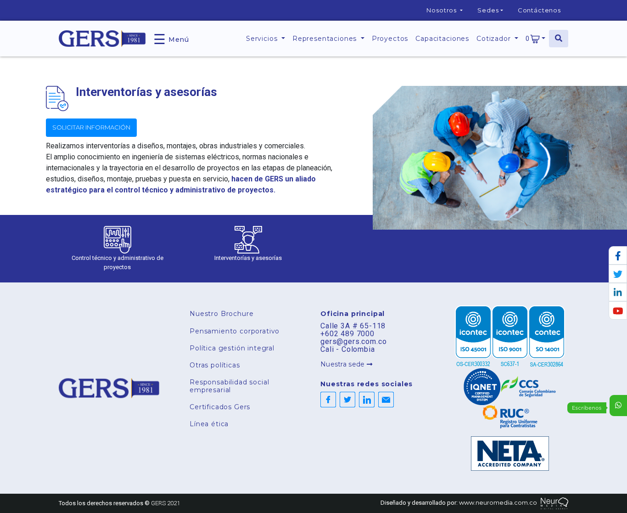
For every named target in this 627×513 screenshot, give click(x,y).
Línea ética (209, 424)
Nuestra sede (343, 364)
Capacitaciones (442, 38)
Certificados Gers (220, 407)
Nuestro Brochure (221, 314)
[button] (535, 38)
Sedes (487, 10)
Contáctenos (539, 10)
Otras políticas (215, 365)
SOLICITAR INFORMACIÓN (91, 127)
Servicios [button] (263, 38)
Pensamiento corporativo (235, 331)
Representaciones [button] (325, 38)
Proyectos (390, 38)
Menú (171, 38)
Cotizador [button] (494, 38)
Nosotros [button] (442, 10)
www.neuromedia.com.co (498, 502)
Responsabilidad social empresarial (229, 386)
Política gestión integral (232, 348)
